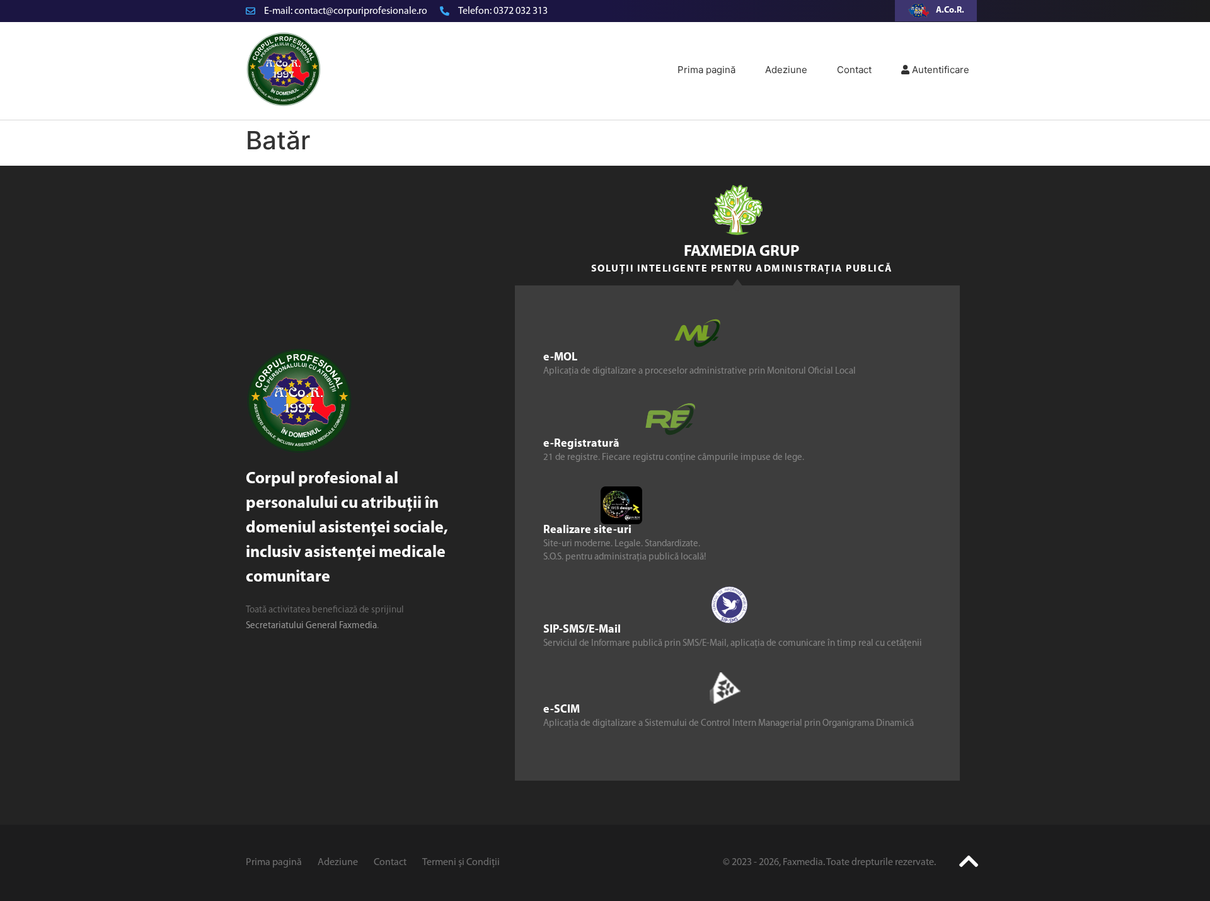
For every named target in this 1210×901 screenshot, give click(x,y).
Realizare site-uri (587, 530)
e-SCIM (561, 710)
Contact (854, 70)
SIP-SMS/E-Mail (582, 630)
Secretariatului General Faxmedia (311, 626)
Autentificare (939, 70)
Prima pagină (706, 70)
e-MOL (560, 358)
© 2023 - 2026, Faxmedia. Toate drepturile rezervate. (829, 863)
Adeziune (786, 70)
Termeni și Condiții (461, 863)
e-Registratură (581, 444)
